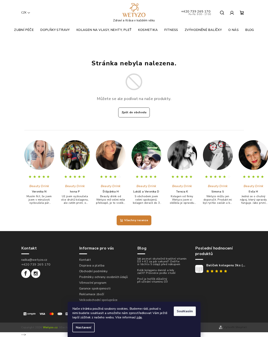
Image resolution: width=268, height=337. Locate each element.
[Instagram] (35, 273)
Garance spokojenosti (94, 288)
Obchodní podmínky (93, 271)
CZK (23, 12)
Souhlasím (185, 311)
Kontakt (85, 260)
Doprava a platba (91, 265)
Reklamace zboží (91, 294)
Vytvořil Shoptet (235, 327)
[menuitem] (24, 30)
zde (139, 317)
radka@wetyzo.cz (34, 260)
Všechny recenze (136, 220)
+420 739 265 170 (196, 12)
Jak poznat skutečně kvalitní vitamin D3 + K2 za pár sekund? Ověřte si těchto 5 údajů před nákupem (162, 261)
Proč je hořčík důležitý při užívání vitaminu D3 (152, 280)
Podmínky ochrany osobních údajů (103, 277)
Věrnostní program (93, 283)
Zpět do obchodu (134, 112)
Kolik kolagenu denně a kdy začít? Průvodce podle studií (156, 271)
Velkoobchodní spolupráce (98, 300)
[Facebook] (25, 273)
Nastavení (83, 327)
